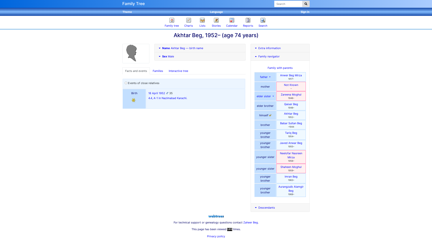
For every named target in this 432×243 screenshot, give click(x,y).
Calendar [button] (232, 25)
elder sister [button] (264, 96)
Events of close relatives (143, 83)
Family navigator (269, 56)
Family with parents (280, 68)
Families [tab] (158, 71)
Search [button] (263, 25)
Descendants (266, 207)
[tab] (200, 48)
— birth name (182, 48)
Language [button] (216, 12)
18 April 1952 (156, 93)
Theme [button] (127, 12)
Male (168, 56)
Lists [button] (202, 25)
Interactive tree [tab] (178, 71)
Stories (216, 25)
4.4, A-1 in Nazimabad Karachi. (167, 98)
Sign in (305, 12)
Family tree (172, 25)
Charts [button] (188, 25)
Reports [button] (248, 25)
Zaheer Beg (250, 222)
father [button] (264, 77)
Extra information (269, 48)
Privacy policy (216, 236)
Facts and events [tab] (136, 71)
